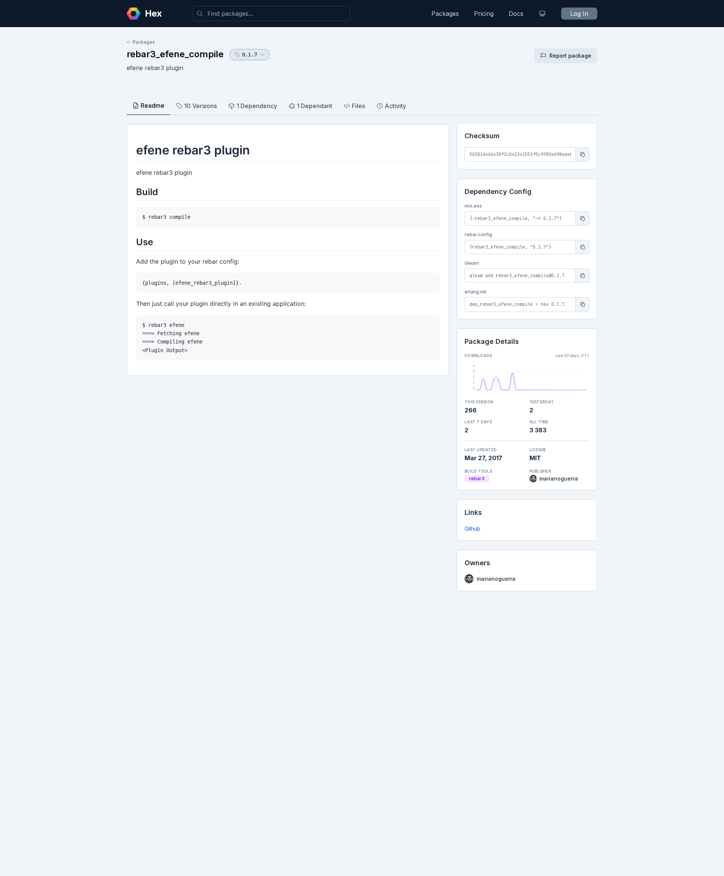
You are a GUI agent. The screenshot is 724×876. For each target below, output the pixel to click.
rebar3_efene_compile (175, 54)
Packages (445, 13)
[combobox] (271, 13)
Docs (516, 13)
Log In (579, 13)
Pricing (484, 13)
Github (472, 528)
